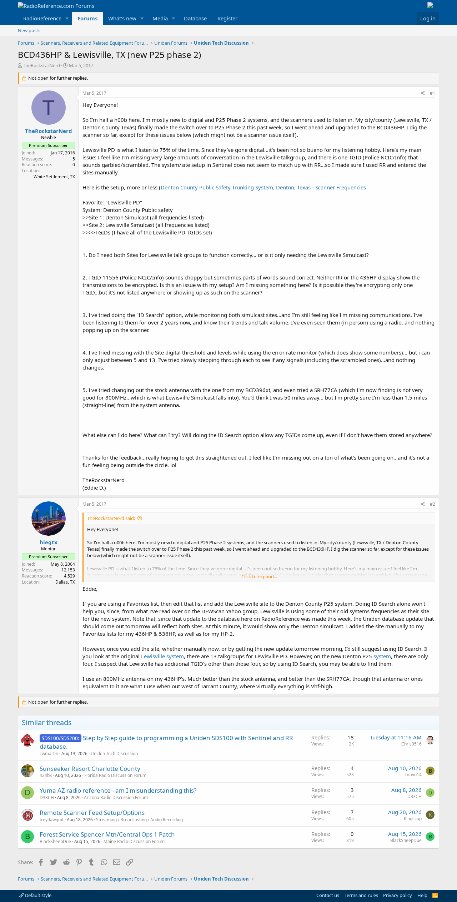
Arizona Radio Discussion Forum (116, 797)
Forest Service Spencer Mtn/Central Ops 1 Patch (107, 834)
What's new (122, 18)
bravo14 (413, 775)
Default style (37, 895)
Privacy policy (397, 895)
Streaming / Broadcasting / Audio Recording (139, 820)
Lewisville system (162, 656)
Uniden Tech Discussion (114, 753)
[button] (67, 18)
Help (422, 895)
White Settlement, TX (54, 177)
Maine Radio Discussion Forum (134, 841)
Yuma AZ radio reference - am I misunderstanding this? (118, 790)
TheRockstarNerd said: (111, 518)
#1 (432, 93)
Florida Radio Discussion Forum (115, 775)
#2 (432, 504)
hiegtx (48, 542)
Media (160, 18)
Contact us (327, 895)
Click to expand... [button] (259, 576)
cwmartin (49, 753)
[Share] (422, 93)
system (382, 656)
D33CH (47, 797)
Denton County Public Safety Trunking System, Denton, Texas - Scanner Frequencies (263, 187)
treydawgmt (52, 820)
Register (227, 18)
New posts (29, 30)
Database (195, 18)
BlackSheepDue (55, 841)
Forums (87, 18)
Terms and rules (361, 895)
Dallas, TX (65, 582)
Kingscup (413, 819)
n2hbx (46, 775)
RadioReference (42, 18)
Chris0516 (411, 744)
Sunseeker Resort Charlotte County (90, 768)
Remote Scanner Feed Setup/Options (92, 812)
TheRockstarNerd (41, 65)
